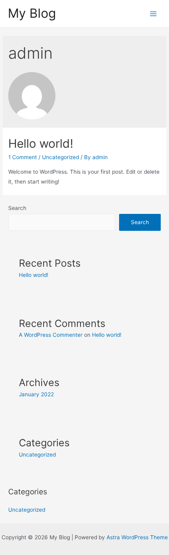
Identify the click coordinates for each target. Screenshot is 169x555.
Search (17, 208)
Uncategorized (60, 157)
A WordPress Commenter (51, 335)
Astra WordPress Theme (137, 537)
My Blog (32, 13)
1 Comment (22, 157)
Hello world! (40, 143)
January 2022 (36, 394)
